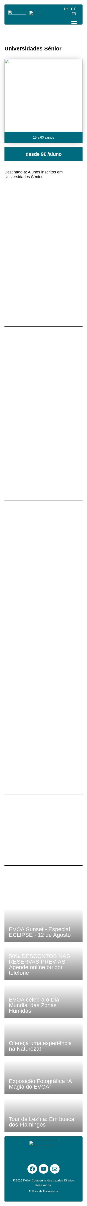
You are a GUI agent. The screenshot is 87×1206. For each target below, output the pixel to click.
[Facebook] (32, 1169)
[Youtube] (43, 1169)
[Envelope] (55, 1169)
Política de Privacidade (43, 1191)
